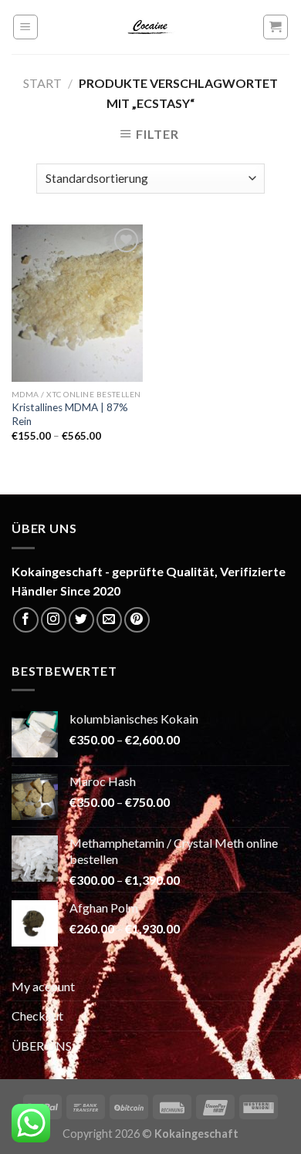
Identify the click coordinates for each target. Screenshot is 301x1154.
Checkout (37, 1015)
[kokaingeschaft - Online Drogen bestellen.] (150, 27)
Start (42, 83)
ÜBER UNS (42, 1045)
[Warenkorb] (276, 27)
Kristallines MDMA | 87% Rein (70, 414)
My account (43, 986)
